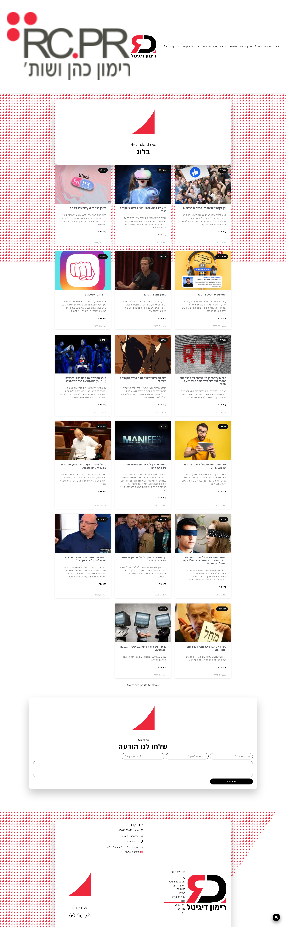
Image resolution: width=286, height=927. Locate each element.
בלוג (198, 46)
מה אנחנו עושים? (263, 46)
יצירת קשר (136, 825)
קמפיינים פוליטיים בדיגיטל (212, 294)
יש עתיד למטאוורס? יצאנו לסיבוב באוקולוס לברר (143, 209)
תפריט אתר (178, 872)
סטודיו (223, 46)
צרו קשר (174, 46)
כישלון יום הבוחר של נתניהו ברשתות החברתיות (206, 648)
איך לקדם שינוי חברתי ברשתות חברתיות (204, 208)
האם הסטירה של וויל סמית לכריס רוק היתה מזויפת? (143, 379)
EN (165, 46)
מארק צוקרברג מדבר (154, 294)
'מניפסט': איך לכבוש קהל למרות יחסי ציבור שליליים (146, 466)
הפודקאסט (187, 46)
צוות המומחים (210, 46)
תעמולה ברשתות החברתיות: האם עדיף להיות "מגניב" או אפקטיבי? (85, 559)
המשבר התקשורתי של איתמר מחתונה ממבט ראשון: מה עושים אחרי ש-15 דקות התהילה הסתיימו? (204, 560)
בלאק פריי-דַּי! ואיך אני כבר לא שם (88, 208)
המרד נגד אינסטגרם (95, 294)
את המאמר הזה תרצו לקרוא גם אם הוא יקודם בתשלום (205, 466)
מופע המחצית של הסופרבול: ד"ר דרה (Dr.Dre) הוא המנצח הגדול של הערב (85, 379)
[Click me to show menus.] (276, 917)
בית (277, 46)
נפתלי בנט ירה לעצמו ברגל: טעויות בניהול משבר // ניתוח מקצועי (83, 466)
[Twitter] (72, 915)
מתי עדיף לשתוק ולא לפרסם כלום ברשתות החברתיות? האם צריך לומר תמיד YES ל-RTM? (203, 381)
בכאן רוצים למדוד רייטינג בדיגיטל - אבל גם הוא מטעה (143, 648)
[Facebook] (87, 915)
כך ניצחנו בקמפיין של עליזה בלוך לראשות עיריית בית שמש (143, 559)
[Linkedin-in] (79, 915)
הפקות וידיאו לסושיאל (241, 46)
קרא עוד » (222, 231)
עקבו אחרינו (79, 908)
